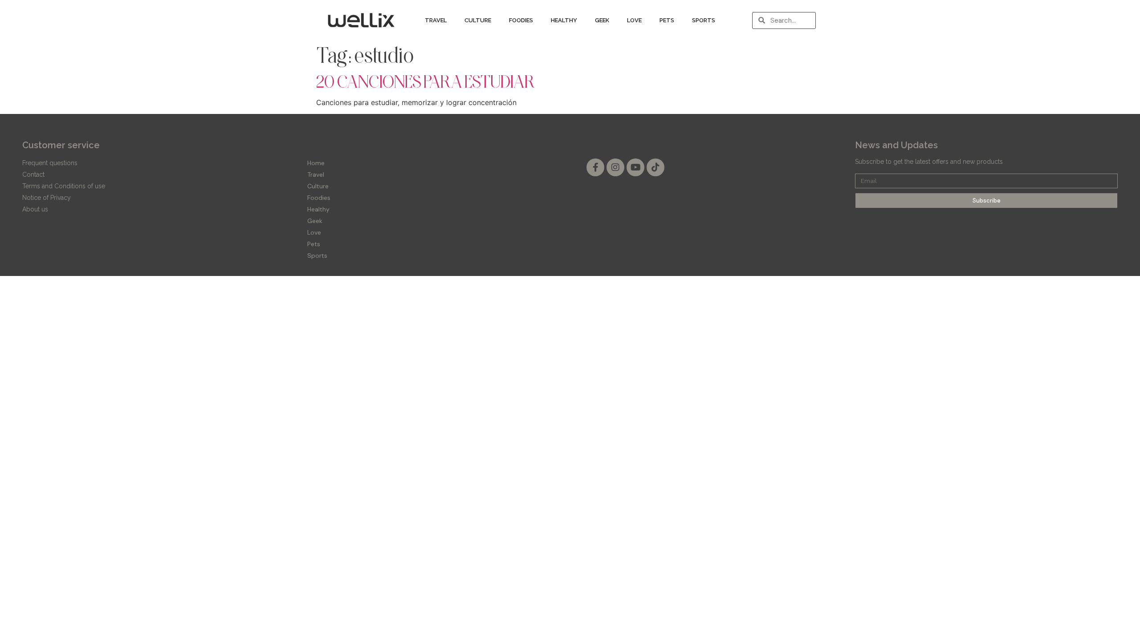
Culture (477, 20)
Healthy (564, 20)
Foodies (521, 20)
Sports (703, 20)
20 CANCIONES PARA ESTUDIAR (425, 81)
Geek (602, 20)
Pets (667, 20)
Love (634, 20)
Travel (436, 20)
